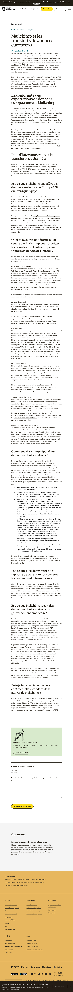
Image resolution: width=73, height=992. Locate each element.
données (58, 278)
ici (54, 120)
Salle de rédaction (10, 943)
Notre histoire (8, 940)
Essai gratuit (46, 9)
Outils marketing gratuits (34, 908)
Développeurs (52, 910)
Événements (51, 913)
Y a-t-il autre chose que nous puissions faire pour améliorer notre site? (34, 779)
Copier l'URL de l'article (20, 51)
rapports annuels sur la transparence (28, 668)
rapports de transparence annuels (34, 588)
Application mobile (10, 929)
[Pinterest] (50, 973)
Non (15, 773)
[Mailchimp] (58, 967)
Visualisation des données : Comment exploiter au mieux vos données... (25, 879)
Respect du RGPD (10, 920)
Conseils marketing (32, 905)
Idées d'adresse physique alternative (29, 842)
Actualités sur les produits (12, 908)
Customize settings (59, 986)
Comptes (30, 30)
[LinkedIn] (42, 973)
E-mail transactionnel (11, 914)
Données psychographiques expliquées (16, 885)
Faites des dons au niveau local (13, 946)
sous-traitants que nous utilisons (25, 418)
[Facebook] (31, 973)
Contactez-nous (31, 940)
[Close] (70, 986)
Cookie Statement (14, 989)
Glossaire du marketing (33, 911)
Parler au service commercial (35, 949)
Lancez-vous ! (36, 3)
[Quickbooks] (46, 967)
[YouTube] (46, 973)
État (6, 926)
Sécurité (7, 923)
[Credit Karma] (35, 967)
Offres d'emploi (9, 949)
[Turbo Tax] (24, 967)
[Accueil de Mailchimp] (8, 9)
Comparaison (8, 917)
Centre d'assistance (18, 30)
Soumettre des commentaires (22, 806)
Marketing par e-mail (10, 911)
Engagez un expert (32, 943)
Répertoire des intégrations (34, 914)
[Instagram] (38, 973)
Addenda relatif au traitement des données (38, 556)
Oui (15, 770)
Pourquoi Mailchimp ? (11, 905)
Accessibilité (8, 952)
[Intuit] (15, 967)
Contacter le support (21, 752)
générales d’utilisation (30, 705)
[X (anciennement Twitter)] (35, 973)
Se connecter (60, 9)
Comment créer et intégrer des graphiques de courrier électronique (24, 882)
